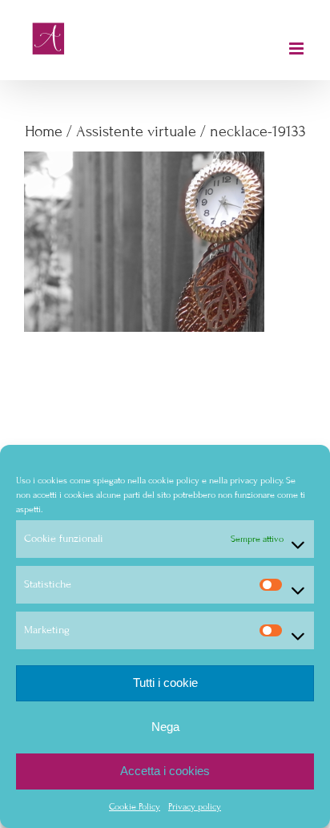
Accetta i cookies (165, 771)
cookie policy (173, 480)
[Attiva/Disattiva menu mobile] (297, 48)
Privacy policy (194, 806)
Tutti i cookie (165, 682)
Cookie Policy (134, 806)
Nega (165, 726)
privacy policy (256, 480)
